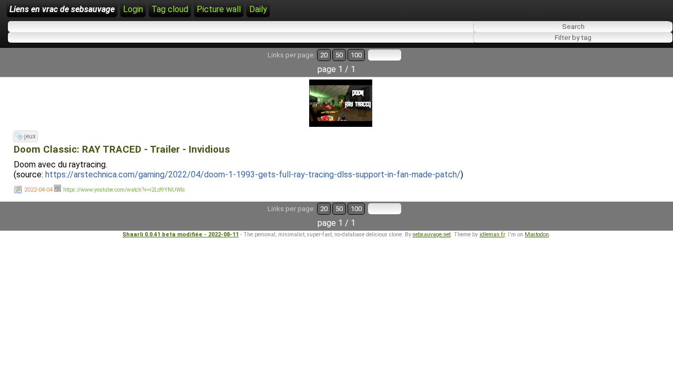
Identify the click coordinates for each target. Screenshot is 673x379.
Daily (258, 9)
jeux (30, 136)
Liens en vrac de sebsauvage (62, 9)
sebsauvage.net (432, 234)
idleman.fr (492, 234)
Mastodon (537, 234)
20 (324, 55)
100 (356, 55)
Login (133, 9)
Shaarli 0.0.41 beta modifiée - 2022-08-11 (181, 234)
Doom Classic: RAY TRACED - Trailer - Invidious (122, 149)
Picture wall (219, 9)
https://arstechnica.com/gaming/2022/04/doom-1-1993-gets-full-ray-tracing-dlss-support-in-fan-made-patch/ (253, 174)
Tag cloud (169, 9)
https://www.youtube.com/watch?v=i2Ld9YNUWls (124, 189)
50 (339, 55)
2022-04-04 (38, 189)
